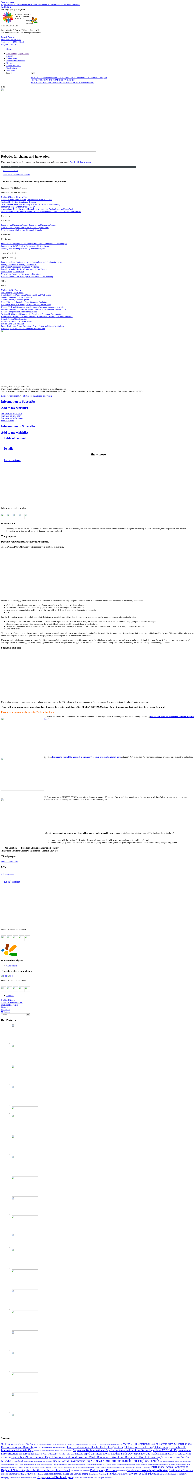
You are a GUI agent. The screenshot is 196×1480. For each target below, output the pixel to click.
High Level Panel (59, 1470)
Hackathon (86, 1470)
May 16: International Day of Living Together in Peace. (50, 1444)
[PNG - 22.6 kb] (22, 749)
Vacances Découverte (46, 1467)
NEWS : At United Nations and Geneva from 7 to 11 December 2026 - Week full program (69, 78)
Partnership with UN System (13, 246)
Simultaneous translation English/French (131, 1461)
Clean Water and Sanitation (12, 302)
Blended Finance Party (120, 1473)
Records (9, 63)
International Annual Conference (169, 1466)
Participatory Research (103, 1470)
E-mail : (8, 37)
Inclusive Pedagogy (9, 207)
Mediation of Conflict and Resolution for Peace (21, 211)
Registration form (13, 65)
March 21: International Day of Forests (145, 1443)
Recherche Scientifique (155, 1464)
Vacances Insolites (69, 1467)
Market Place (6, 272)
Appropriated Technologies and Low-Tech (19, 209)
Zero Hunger (6, 292)
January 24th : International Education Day (38, 1461)
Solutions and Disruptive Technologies (17, 243)
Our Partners (11, 68)
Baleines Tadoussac (185, 1461)
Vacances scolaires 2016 (108, 1467)
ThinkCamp (102, 1474)
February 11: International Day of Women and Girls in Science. (53, 1450)
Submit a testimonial (9, 861)
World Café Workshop (140, 1470)
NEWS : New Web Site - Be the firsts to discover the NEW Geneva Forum (62, 82)
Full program (11, 58)
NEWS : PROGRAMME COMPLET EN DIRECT (53, 80)
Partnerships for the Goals (12, 328)
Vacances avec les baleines (9, 1467)
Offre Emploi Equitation (124, 1464)
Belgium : (11, 44)
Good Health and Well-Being (13, 295)
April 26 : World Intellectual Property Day (50, 1447)
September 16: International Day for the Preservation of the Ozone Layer (114, 1450)
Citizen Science (122, 1470)
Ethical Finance (93, 1474)
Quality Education (8, 297)
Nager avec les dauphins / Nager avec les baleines (52, 1464)
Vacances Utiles (130, 1467)
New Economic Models (11, 230)
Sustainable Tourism (46, 4)
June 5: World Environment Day (71, 1461)
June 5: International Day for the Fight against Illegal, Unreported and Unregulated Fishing (118, 1446)
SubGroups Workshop (10, 267)
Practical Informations (15, 61)
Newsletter (10, 70)
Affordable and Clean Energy (13, 304)
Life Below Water (8, 321)
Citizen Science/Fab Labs (26, 4)
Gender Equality (8, 300)
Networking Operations (11, 274)
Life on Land (6, 324)
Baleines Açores (174, 1461)
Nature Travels (25, 1473)
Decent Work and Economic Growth (16, 307)
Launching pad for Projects (12, 269)
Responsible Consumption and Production (19, 316)
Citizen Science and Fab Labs (13, 199)
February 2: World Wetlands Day (46, 1454)
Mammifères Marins (30, 1464)
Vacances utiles (120, 1467)
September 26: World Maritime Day (154, 1453)
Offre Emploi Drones (109, 1464)
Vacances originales (81, 1467)
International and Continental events (16, 262)
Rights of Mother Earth (35, 1470)
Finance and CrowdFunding (74, 1473)
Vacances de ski (34, 1467)
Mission (9, 56)
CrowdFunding (38, 1474)
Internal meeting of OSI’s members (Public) (23, 1477)
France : (11, 39)
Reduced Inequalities (10, 312)
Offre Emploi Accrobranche (76, 1464)
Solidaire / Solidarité (168, 1464)
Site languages (7, 9)
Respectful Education (146, 1473)
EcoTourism (161, 1470)
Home (9, 49)
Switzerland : (12, 42)
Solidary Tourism (8, 1474)
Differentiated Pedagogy (169, 1474)
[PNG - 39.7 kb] (22, 830)
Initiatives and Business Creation (15, 225)
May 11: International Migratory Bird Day (17, 1444)
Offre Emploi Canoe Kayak (93, 1464)
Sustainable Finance (52, 1474)
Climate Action (7, 319)
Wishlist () (6, 7)
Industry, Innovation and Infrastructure (17, 309)
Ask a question (7, 874)
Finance (58, 4)
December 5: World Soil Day (113, 1457)
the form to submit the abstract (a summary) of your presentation (86, 757)
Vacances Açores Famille (182, 1464)
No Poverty (6, 290)
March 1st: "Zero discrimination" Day (80, 1444)
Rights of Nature (8, 4)
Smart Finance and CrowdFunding (15, 204)
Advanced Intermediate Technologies (89, 1477)
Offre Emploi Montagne (139, 1464)
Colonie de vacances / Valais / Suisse (12, 1464)
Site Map (10, 995)
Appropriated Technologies (55, 1477)
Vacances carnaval (23, 1467)
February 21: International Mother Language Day (107, 1444)
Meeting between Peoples (12, 248)
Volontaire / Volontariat (143, 1467)
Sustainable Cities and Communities (16, 314)
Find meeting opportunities (17, 53)
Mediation (75, 4)
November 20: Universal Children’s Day (71, 1454)
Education (66, 4)
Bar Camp (74, 1470)
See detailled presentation (80, 162)
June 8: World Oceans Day (145, 1457)
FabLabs (79, 1470)
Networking (108, 1477)
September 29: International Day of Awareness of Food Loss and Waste (54, 1457)
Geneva (96, 1461)
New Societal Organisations (13, 227)
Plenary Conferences (10, 264)
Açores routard (164, 1461)
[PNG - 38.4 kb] (22, 790)
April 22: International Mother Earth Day (108, 1453)
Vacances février (58, 1467)
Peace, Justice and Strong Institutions (16, 326)
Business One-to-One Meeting (14, 276)
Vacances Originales (94, 1467)
